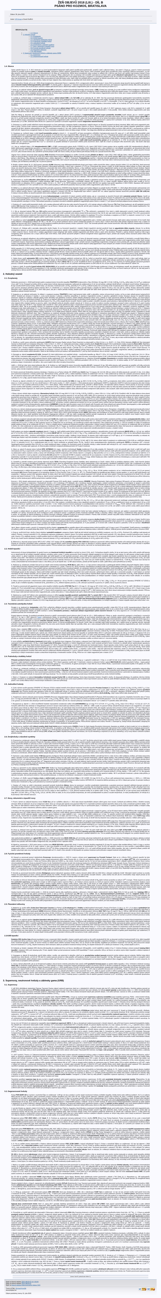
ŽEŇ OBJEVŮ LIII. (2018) (30, 1282)
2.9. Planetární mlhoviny (38, 50)
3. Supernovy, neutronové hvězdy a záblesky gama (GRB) (42, 53)
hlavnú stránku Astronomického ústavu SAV (26, 1285)
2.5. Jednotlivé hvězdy (37, 43)
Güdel (39, 617)
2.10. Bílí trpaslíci (36, 51)
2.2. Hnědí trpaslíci (36, 38)
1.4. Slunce (34, 33)
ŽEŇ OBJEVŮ (26, 1283)
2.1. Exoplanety (35, 36)
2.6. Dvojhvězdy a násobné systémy (42, 45)
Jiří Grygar (18, 19)
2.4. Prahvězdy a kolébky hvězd (40, 41)
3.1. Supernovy (35, 55)
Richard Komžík (21, 1288)
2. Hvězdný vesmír (29, 34)
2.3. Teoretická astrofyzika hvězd (41, 39)
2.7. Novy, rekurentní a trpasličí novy (42, 46)
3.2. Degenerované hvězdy (39, 56)
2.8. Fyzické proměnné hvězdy (40, 48)
